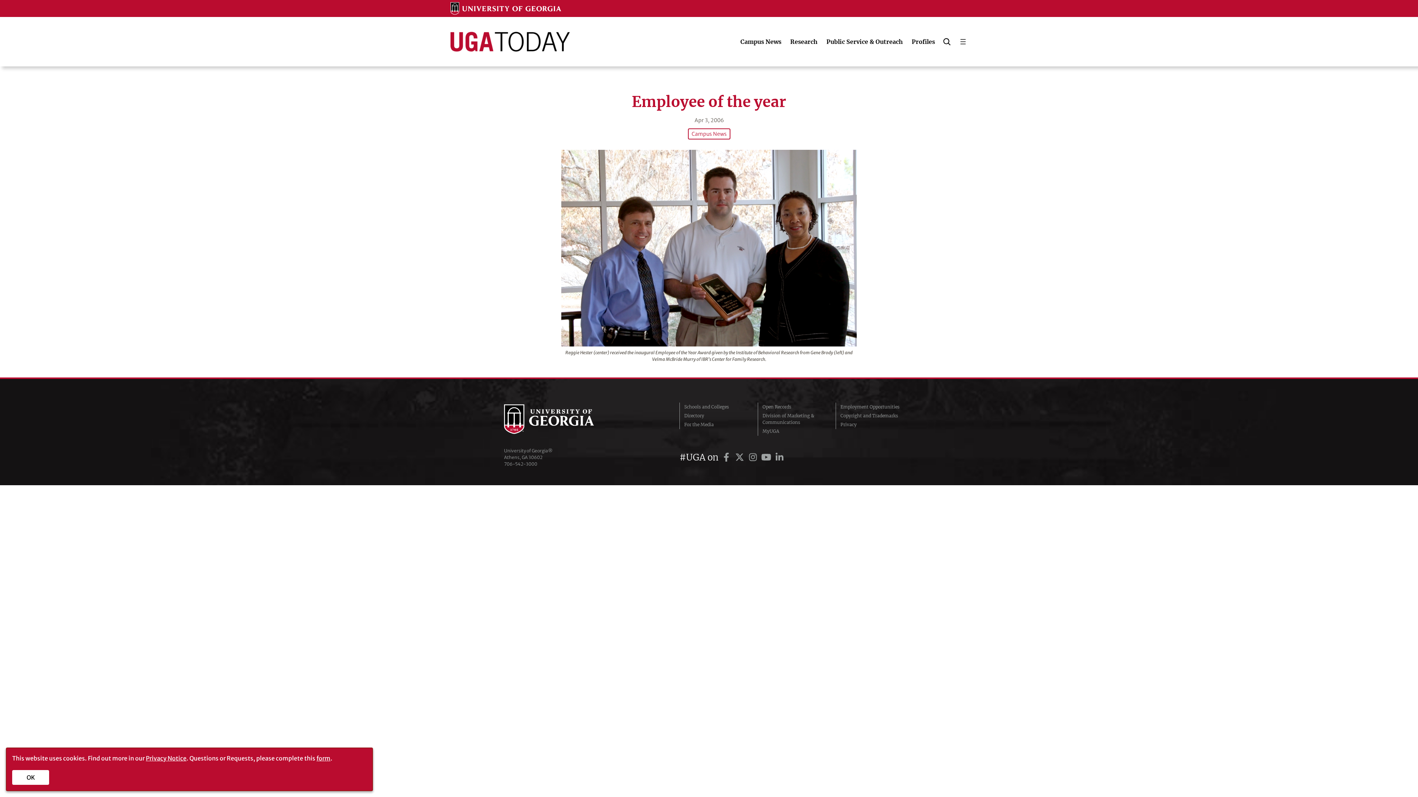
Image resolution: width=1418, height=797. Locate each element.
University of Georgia (559, 419)
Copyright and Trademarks (869, 415)
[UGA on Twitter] (740, 457)
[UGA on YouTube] (767, 457)
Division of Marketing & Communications (788, 419)
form (323, 758)
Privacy (848, 424)
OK (31, 777)
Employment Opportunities (870, 407)
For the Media (699, 424)
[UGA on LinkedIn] (779, 457)
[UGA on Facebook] (727, 457)
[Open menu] (963, 41)
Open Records (777, 407)
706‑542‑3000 (520, 464)
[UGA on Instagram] (754, 457)
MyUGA (771, 431)
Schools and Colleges (706, 407)
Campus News (709, 134)
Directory (694, 415)
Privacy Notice (166, 758)
